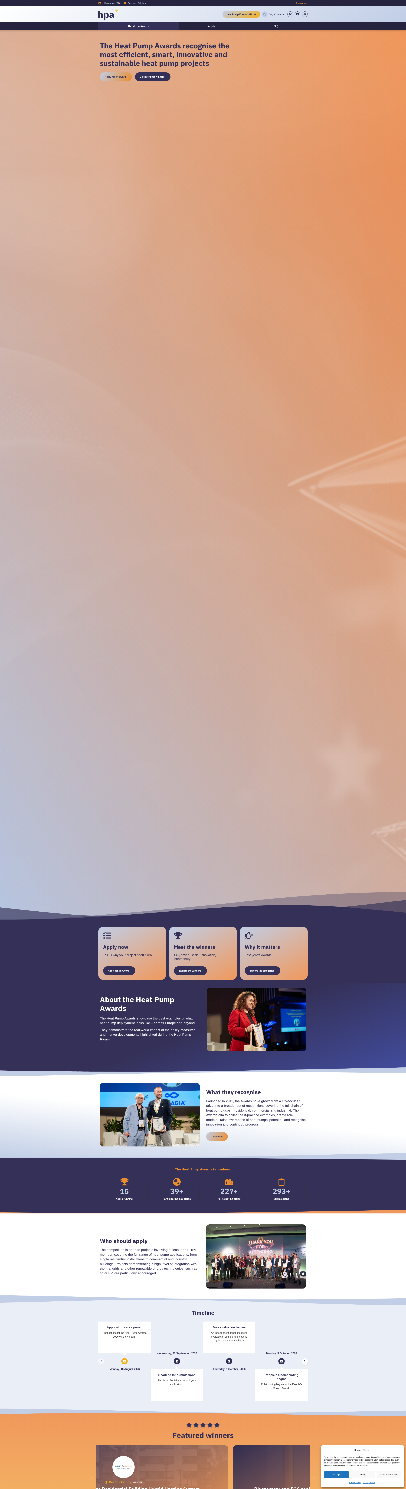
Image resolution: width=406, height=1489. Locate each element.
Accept (336, 1474)
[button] (314, 1477)
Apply (211, 26)
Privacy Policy (369, 1483)
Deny (363, 1474)
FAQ (276, 26)
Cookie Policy (355, 1483)
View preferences (389, 1474)
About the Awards (139, 26)
